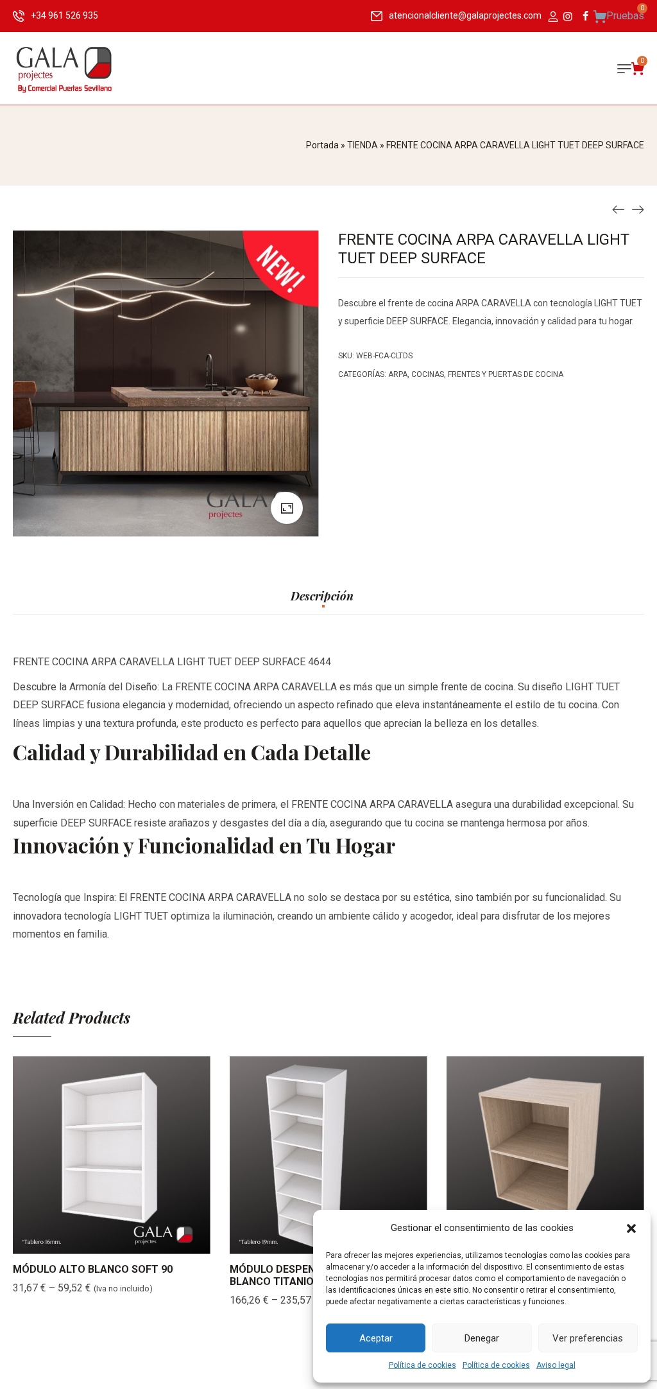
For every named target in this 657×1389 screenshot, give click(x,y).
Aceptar (376, 1338)
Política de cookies (422, 1365)
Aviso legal (556, 1365)
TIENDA (362, 145)
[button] (631, 1228)
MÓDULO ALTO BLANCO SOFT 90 (93, 1269)
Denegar (482, 1338)
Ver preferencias (587, 1338)
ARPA (397, 374)
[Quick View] (127, 1241)
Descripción (322, 597)
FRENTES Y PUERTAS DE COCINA (505, 374)
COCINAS (427, 374)
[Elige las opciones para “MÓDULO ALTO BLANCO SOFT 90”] (95, 1241)
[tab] (322, 602)
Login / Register (552, 17)
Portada (322, 145)
